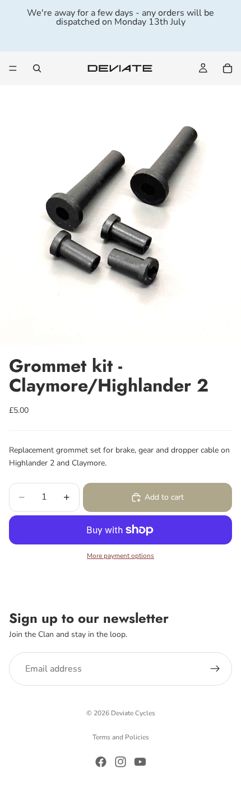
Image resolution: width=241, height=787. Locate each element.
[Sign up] (215, 669)
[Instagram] (120, 762)
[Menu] (13, 68)
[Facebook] (101, 762)
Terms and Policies (120, 737)
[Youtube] (140, 762)
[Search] (37, 68)
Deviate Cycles (133, 713)
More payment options (120, 555)
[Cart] (227, 68)
